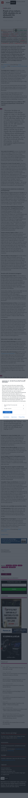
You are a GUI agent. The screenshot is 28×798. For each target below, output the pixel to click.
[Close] (25, 381)
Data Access (14, 417)
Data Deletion (6, 417)
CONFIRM (7, 412)
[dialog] (14, 399)
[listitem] (14, 405)
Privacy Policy (22, 417)
